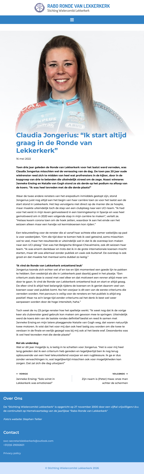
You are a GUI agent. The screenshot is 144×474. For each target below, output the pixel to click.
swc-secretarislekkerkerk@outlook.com (28, 440)
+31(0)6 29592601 (13, 445)
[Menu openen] (72, 20)
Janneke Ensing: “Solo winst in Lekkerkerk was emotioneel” (35, 379)
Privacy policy (12, 453)
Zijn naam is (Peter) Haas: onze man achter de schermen (105, 379)
